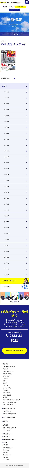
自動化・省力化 (7, 373)
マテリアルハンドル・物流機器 (11, 399)
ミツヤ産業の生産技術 (9, 366)
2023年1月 (6, 92)
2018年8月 (6, 204)
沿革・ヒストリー (8, 430)
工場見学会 (6, 436)
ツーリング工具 (7, 388)
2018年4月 (6, 221)
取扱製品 (5, 383)
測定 (4, 380)
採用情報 (5, 445)
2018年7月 (6, 210)
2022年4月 (6, 98)
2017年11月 (6, 239)
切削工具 (5, 385)
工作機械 (5, 390)
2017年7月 (6, 263)
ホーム (5, 442)
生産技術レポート (8, 434)
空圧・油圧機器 (7, 395)
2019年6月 (6, 168)
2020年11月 (6, 115)
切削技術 (5, 378)
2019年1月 (6, 198)
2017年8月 (6, 257)
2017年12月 (6, 233)
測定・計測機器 (7, 392)
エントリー (6, 459)
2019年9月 (6, 157)
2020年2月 (6, 139)
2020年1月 (6, 145)
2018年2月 (6, 227)
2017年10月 (6, 245)
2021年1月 (6, 109)
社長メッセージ (7, 454)
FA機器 (5, 397)
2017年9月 (6, 251)
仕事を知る (6, 450)
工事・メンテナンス (8, 371)
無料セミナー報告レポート (10, 413)
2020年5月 (6, 127)
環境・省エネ (6, 376)
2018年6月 (6, 216)
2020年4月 (6, 133)
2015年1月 (6, 275)
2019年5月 (6, 174)
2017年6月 (6, 269)
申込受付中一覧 (7, 411)
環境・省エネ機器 (8, 404)
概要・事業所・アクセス (9, 427)
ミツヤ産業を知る (8, 447)
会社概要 (5, 425)
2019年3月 (6, 186)
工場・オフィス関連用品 (9, 402)
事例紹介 (5, 364)
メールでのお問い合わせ (15, 350)
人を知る (5, 452)
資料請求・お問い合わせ (9, 280)
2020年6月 (6, 121)
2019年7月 (6, 162)
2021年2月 (6, 103)
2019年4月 (6, 180)
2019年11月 (6, 151)
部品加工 (5, 369)
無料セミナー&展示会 (9, 408)
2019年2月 (6, 192)
